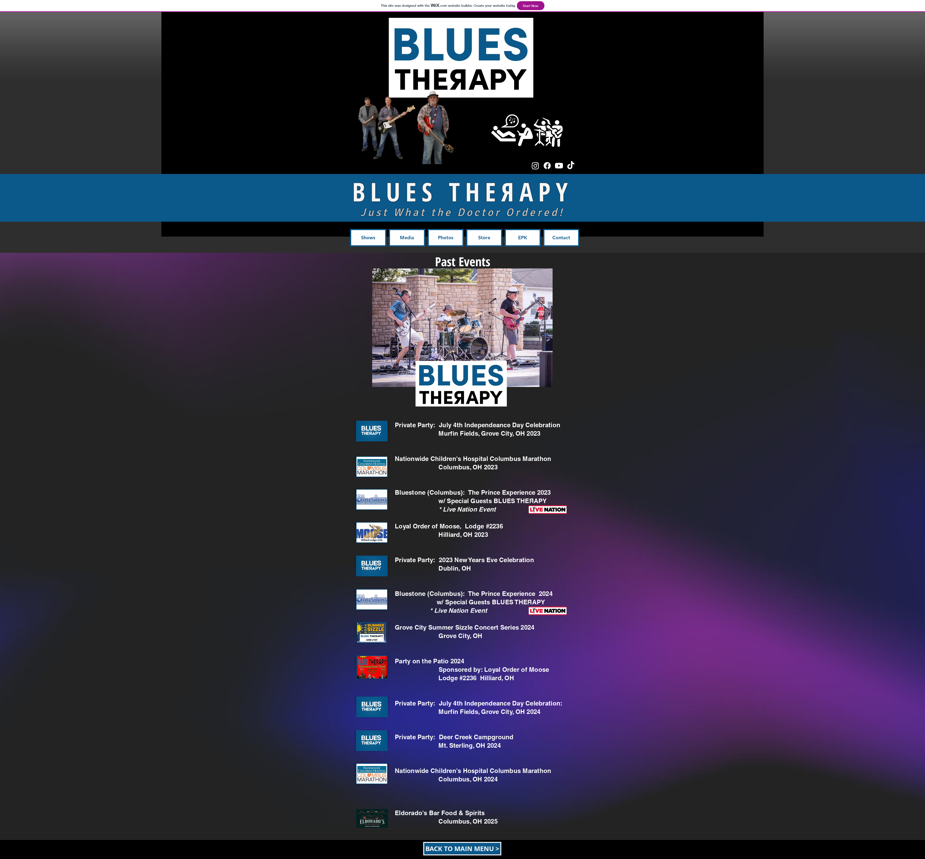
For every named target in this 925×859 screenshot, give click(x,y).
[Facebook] (547, 165)
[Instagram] (535, 165)
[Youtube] (559, 165)
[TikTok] (570, 165)
